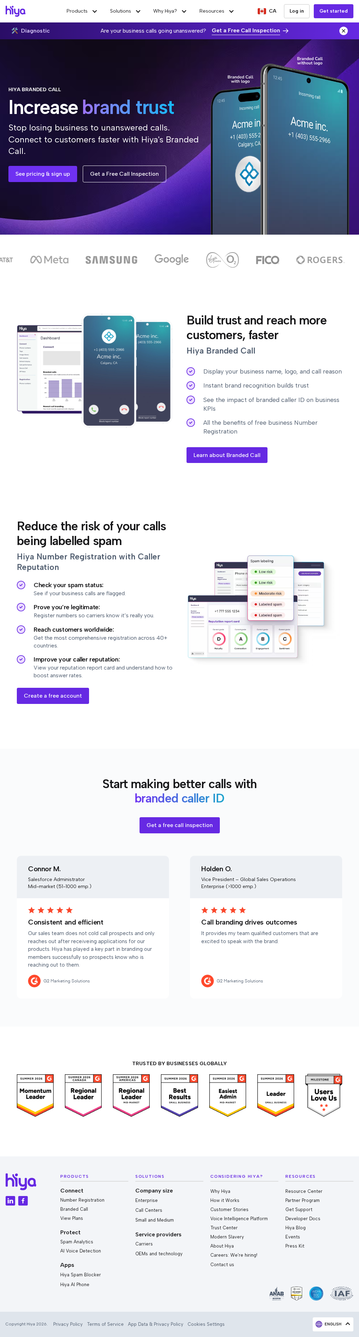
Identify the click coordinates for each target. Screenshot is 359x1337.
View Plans (71, 1218)
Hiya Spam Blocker (80, 1274)
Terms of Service (105, 1324)
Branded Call (74, 1209)
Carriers (144, 1244)
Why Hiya (220, 1191)
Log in (297, 11)
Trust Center (224, 1227)
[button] (82, 11)
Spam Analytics (76, 1241)
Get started (333, 11)
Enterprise (146, 1200)
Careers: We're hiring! (233, 1255)
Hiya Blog (295, 1227)
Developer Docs (302, 1218)
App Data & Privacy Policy (155, 1324)
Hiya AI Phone (74, 1284)
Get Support (298, 1209)
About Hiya (222, 1246)
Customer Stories (229, 1209)
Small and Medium (154, 1220)
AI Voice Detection (80, 1251)
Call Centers (148, 1210)
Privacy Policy (68, 1324)
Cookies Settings (206, 1324)
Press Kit (294, 1246)
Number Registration (82, 1200)
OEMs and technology (159, 1253)
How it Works (224, 1200)
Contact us (222, 1264)
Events (292, 1236)
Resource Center (304, 1191)
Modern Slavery (227, 1236)
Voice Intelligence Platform (239, 1218)
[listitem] (35, 1095)
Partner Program (302, 1200)
